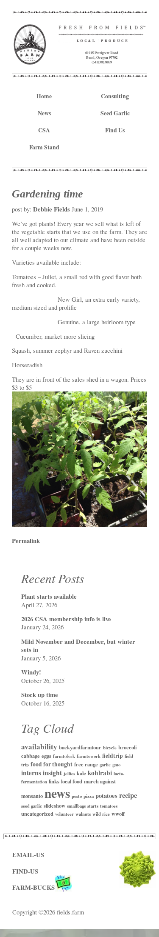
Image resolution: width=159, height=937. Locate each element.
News (44, 113)
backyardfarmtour (80, 747)
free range (86, 764)
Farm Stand (44, 147)
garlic (105, 764)
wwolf (118, 813)
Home (44, 96)
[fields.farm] (30, 60)
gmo (116, 764)
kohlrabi (100, 772)
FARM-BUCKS (33, 887)
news (57, 793)
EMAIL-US (28, 855)
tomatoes (108, 806)
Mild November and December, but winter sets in (78, 645)
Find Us (115, 130)
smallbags (76, 806)
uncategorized (37, 813)
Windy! (31, 672)
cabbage (30, 756)
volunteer (64, 814)
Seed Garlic (115, 113)
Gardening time (47, 193)
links (54, 781)
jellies (69, 773)
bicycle (110, 747)
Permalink (26, 540)
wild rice (101, 814)
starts (92, 806)
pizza (89, 796)
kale (81, 773)
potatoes (106, 795)
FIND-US (25, 871)
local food (71, 781)
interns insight (41, 772)
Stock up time (39, 695)
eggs (46, 756)
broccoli (127, 747)
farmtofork (64, 756)
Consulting (115, 96)
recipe (128, 795)
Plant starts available (49, 596)
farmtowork (88, 756)
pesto (77, 796)
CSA (44, 130)
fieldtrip (112, 755)
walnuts (83, 814)
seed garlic (31, 806)
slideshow (54, 805)
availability (39, 746)
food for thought (52, 764)
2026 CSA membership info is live (66, 619)
